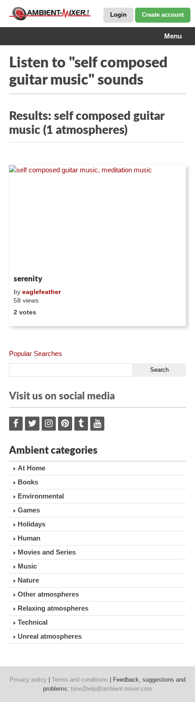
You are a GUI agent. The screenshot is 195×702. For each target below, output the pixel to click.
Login (118, 14)
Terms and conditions (80, 679)
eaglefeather (41, 291)
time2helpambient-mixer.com (111, 688)
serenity (28, 279)
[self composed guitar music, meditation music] (97, 218)
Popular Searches (35, 353)
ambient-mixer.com (54, 13)
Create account (163, 14)
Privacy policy (28, 679)
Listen (31, 259)
